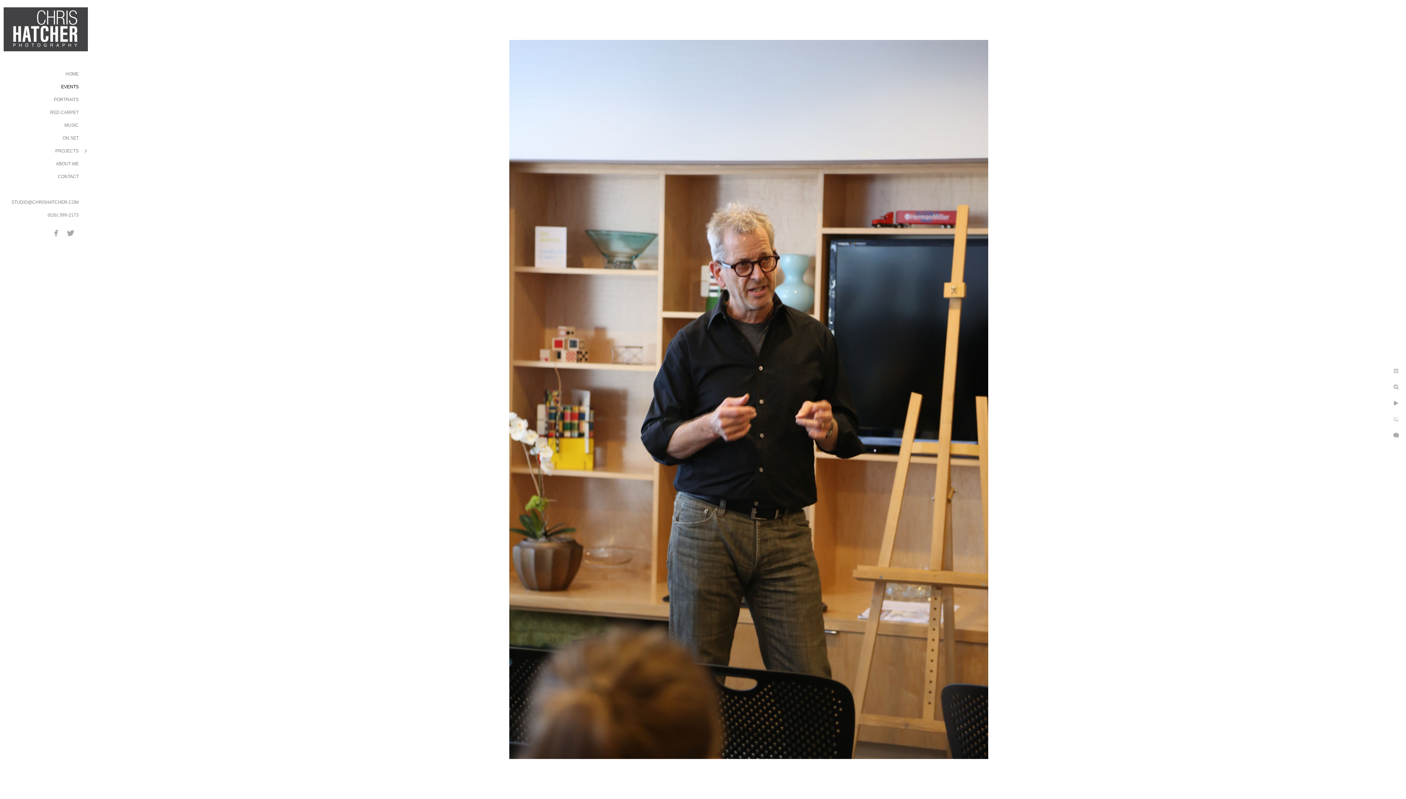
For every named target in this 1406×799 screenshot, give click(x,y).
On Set (71, 138)
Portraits (66, 99)
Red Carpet (64, 112)
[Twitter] (70, 233)
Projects (67, 151)
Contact (68, 176)
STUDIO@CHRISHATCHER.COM (45, 202)
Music (71, 125)
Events (70, 86)
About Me (67, 163)
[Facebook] (56, 233)
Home (72, 74)
